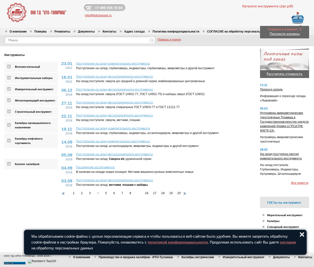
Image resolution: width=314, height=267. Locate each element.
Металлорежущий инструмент (35, 100)
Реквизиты (62, 31)
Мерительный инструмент (284, 215)
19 (171, 193)
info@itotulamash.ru (98, 15)
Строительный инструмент (33, 111)
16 (146, 193)
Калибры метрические (198, 257)
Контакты (109, 31)
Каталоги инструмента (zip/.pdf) (267, 6)
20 (179, 193)
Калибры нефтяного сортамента (29, 141)
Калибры (273, 221)
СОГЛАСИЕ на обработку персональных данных (242, 31)
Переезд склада (271, 89)
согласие (288, 242)
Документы (86, 31)
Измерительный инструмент (34, 89)
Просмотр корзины (285, 34)
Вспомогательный (27, 66)
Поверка (40, 31)
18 (163, 193)
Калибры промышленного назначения (33, 125)
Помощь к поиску (169, 39)
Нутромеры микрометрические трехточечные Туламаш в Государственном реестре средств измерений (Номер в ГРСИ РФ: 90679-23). (284, 121)
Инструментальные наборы (33, 78)
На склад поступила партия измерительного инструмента (281, 156)
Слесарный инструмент (283, 226)
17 (155, 193)
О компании (18, 31)
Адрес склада (134, 31)
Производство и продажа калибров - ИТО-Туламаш (136, 257)
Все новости (299, 183)
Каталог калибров (27, 164)
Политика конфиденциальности (176, 31)
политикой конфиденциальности (178, 242)
